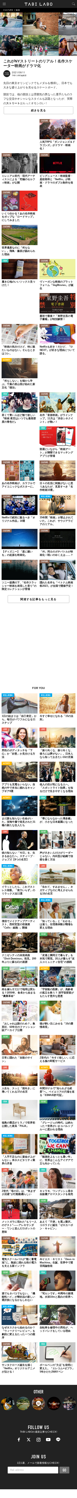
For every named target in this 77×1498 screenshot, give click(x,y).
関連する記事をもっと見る (38, 599)
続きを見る (38, 110)
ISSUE (43, 832)
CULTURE (44, 121)
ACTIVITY (6, 360)
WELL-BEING (46, 497)
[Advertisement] (38, 647)
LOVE (5, 729)
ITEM (5, 261)
